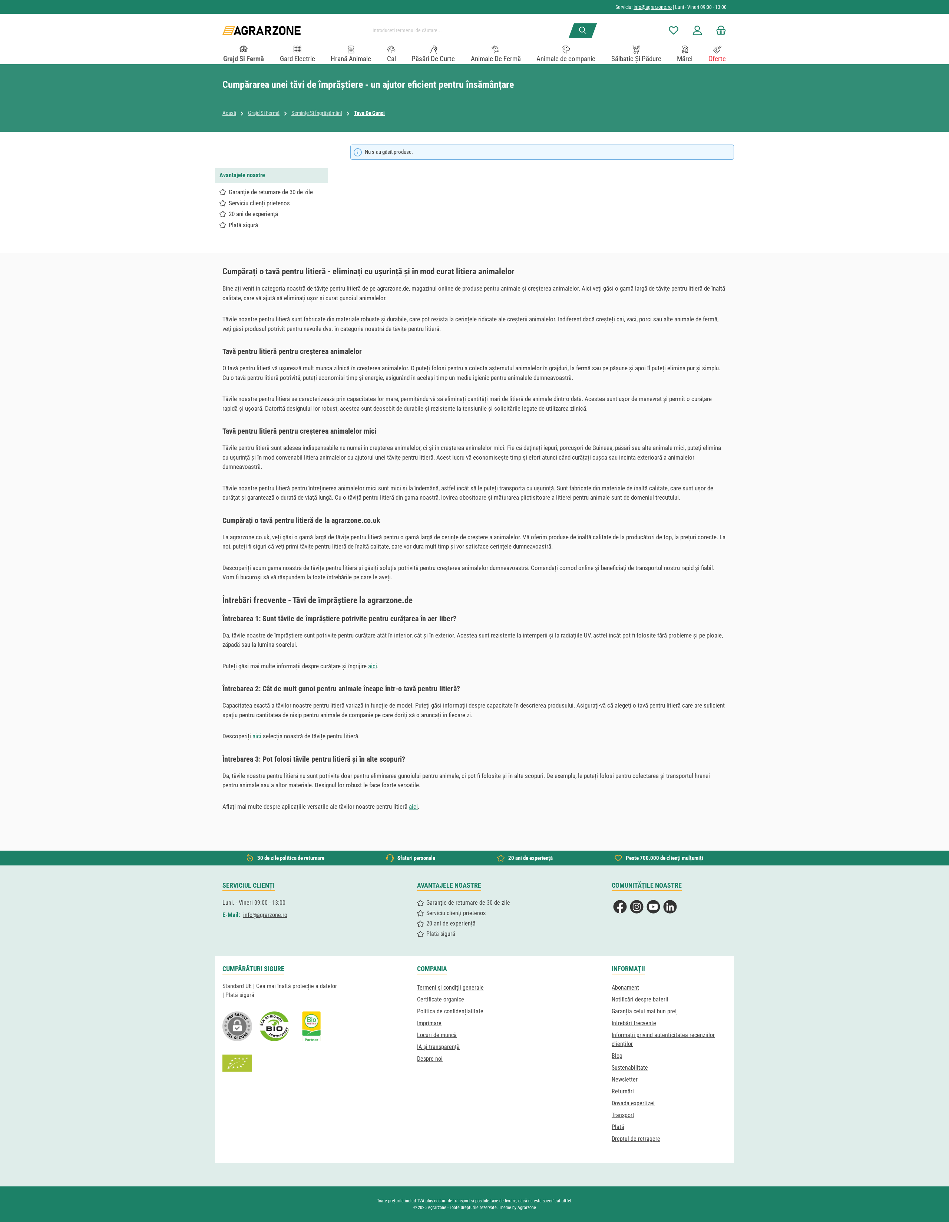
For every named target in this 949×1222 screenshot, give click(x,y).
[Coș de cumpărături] (719, 30)
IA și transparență (438, 1046)
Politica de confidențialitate (450, 1011)
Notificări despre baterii (640, 999)
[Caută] (583, 30)
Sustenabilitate (630, 1067)
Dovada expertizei (633, 1103)
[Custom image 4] (237, 1063)
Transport (623, 1115)
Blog (617, 1055)
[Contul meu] (697, 30)
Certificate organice (440, 999)
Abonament (625, 987)
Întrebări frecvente (634, 1023)
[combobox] (472, 30)
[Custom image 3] (311, 1026)
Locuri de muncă (437, 1035)
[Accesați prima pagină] (261, 30)
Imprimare (429, 1023)
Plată (618, 1126)
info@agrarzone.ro (653, 7)
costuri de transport (452, 1200)
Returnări (623, 1091)
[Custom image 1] (274, 1026)
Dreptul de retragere (636, 1138)
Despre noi (430, 1058)
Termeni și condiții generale (450, 987)
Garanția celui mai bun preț (644, 1011)
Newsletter (625, 1079)
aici (372, 666)
